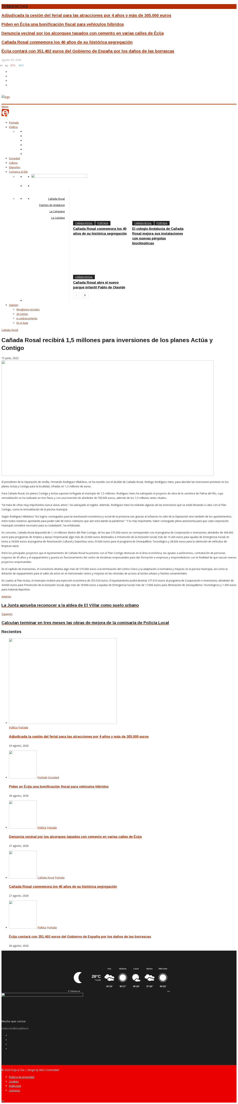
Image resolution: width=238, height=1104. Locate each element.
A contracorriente (26, 318)
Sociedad (14, 158)
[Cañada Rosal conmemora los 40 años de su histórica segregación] (23, 877)
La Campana (57, 211)
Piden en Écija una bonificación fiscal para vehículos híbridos (62, 24)
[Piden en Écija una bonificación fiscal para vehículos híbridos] (23, 777)
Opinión (13, 305)
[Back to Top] (2, 1101)
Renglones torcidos (28, 309)
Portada (14, 122)
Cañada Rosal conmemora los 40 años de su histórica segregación (67, 42)
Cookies (14, 1081)
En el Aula (22, 323)
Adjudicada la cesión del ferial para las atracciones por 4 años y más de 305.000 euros (86, 15)
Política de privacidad (21, 1077)
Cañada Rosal (56, 198)
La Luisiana (58, 217)
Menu (4, 106)
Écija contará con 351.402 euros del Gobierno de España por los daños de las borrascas (87, 51)
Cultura (13, 163)
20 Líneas (22, 314)
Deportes (14, 167)
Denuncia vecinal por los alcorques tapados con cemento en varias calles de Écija (82, 33)
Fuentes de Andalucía (52, 205)
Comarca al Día (18, 171)
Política (13, 127)
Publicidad (15, 1086)
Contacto (14, 1090)
